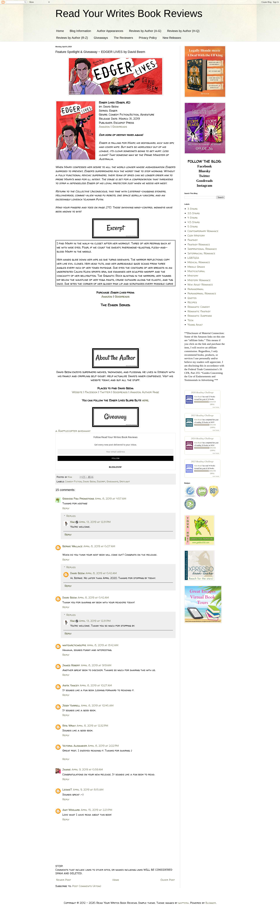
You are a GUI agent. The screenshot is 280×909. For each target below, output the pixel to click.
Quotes (192, 298)
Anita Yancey (70, 685)
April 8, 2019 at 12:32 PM (92, 725)
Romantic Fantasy (199, 311)
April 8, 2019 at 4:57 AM (110, 498)
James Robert (71, 665)
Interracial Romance (201, 253)
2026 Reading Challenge (202, 392)
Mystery (193, 275)
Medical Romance (199, 262)
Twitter (105, 392)
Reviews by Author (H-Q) (183, 30)
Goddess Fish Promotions (78, 498)
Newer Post (63, 880)
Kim (72, 522)
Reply (65, 508)
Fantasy (193, 240)
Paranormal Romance (202, 293)
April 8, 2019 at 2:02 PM (103, 746)
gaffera (183, 903)
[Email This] (81, 477)
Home (60, 30)
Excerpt (101, 481)
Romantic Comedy (199, 307)
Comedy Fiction (73, 481)
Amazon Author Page (144, 392)
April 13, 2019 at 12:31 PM (95, 522)
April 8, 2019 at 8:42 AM (102, 645)
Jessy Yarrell (71, 705)
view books (215, 407)
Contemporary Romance (203, 231)
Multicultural (196, 271)
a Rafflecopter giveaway (72, 431)
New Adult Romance (200, 284)
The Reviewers (123, 37)
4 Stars (192, 217)
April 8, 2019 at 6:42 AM (101, 573)
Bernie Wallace (72, 546)
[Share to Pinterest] (92, 477)
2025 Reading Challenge (202, 415)
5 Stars (193, 226)
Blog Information (80, 30)
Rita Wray (69, 725)
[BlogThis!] (83, 477)
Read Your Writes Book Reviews (128, 13)
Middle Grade (196, 267)
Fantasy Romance (199, 244)
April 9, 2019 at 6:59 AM (87, 769)
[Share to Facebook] (89, 477)
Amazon (104, 127)
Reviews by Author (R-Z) (72, 37)
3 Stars (192, 209)
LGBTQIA (193, 258)
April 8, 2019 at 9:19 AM (96, 665)
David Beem (89, 481)
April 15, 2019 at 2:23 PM (96, 810)
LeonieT (67, 789)
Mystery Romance (199, 280)
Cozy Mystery (196, 235)
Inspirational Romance (202, 249)
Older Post (168, 880)
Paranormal (196, 289)
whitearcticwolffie (74, 645)
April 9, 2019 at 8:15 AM (88, 789)
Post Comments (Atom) (86, 886)
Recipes (192, 302)
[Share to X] (86, 477)
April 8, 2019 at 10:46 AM (97, 705)
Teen (190, 320)
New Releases (172, 37)
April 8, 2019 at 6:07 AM (99, 546)
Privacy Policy (148, 37)
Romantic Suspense (200, 316)
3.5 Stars (194, 213)
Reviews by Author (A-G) (145, 30)
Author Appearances (110, 30)
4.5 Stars (194, 222)
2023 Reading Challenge (202, 461)
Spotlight (124, 481)
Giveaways (101, 37)
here (145, 400)
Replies (71, 516)
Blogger (210, 903)
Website (77, 392)
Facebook (91, 392)
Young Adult (195, 324)
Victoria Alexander (74, 746)
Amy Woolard (71, 810)
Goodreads (119, 127)
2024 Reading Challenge (202, 438)
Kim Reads (198, 396)
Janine (66, 769)
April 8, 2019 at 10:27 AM (96, 685)
